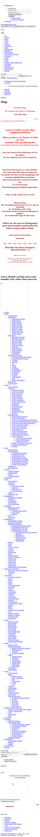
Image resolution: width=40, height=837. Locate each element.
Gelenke (6, 44)
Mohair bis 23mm (17, 329)
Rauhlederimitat (16, 370)
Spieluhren (11, 499)
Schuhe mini (12, 564)
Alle (5, 36)
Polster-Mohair (16, 320)
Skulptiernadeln (16, 661)
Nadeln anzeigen (17, 656)
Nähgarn (10, 493)
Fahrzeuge (11, 590)
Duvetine (14, 375)
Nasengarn (11, 483)
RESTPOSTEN (9, 67)
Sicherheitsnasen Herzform (20, 463)
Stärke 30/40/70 (16, 489)
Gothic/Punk (12, 618)
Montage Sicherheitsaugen (19, 445)
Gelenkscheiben (13, 473)
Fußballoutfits (20, 536)
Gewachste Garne (17, 491)
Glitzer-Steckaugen (17, 430)
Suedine (14, 367)
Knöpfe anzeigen (13, 622)
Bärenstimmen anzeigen (15, 497)
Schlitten (10, 595)
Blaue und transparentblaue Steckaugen (23, 423)
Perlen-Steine (12, 689)
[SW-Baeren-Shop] (8, 24)
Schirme (10, 588)
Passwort (10, 12)
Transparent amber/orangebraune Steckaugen (25, 421)
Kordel (14, 683)
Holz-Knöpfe (12, 633)
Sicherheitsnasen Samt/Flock (20, 459)
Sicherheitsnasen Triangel (19, 458)
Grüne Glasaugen (17, 397)
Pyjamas (10, 549)
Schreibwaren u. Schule (15, 603)
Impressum (7, 817)
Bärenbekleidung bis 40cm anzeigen (26, 532)
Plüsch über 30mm (17, 345)
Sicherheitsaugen (13, 415)
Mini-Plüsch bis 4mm (18, 339)
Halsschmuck (12, 714)
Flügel (10, 582)
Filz (13, 363)
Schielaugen (15, 403)
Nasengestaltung (13, 468)
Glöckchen (15, 704)
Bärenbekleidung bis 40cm (20, 531)
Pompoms (11, 691)
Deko (9, 716)
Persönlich (7, 66)
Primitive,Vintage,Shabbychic (13, 62)
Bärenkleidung (8, 52)
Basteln (10, 744)
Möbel (10, 607)
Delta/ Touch (16, 512)
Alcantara (15, 362)
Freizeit (10, 608)
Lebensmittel (12, 597)
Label (10, 713)
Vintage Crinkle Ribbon (15, 711)
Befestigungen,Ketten (18, 732)
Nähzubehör (11, 668)
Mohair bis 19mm (17, 327)
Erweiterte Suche (12, 78)
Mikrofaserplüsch (17, 350)
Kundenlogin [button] (8, 5)
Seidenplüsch (16, 354)
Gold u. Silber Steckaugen (19, 431)
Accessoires (7, 56)
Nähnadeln (15, 658)
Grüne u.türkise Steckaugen (20, 425)
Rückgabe (7, 94)
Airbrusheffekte (12, 509)
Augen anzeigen (13, 387)
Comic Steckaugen (17, 436)
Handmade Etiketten (14, 737)
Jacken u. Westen (13, 547)
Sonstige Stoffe (12, 383)
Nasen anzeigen (12, 449)
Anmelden (4, 756)
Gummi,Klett (16, 681)
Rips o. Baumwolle (17, 678)
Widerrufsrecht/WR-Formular (13, 824)
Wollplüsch (15, 347)
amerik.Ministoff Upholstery (20, 358)
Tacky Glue (11, 517)
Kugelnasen (11, 466)
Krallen (10, 584)
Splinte (10, 474)
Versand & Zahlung (10, 822)
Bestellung (7, 92)
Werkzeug (11, 600)
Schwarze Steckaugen (18, 418)
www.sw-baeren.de (20, 777)
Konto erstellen (16, 18)
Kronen (10, 580)
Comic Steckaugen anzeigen (24, 438)
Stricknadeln (15, 666)
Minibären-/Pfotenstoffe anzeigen (21, 357)
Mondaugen (15, 405)
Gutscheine (7, 819)
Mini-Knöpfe (12, 625)
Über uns (7, 91)
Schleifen (11, 686)
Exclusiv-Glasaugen (18, 400)
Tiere (9, 612)
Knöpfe (6, 57)
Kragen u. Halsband (14, 557)
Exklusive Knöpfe (13, 640)
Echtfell (6, 38)
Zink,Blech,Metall (13, 613)
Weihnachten (12, 552)
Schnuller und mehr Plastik (16, 610)
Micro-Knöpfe (12, 623)
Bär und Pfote (16, 727)
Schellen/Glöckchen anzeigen (20, 698)
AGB (6, 825)
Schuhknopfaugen (17, 406)
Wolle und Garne (13, 494)
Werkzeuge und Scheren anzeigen (18, 570)
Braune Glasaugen (17, 393)
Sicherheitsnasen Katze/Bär (20, 461)
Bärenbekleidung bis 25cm (20, 529)
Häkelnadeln (15, 665)
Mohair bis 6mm (17, 322)
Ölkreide (14, 514)
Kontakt (6, 820)
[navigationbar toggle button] (6, 26)
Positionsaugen (16, 410)
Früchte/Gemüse (13, 617)
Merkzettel (7, 21)
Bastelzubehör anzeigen (15, 741)
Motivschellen (16, 706)
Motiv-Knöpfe (12, 636)
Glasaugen (11, 388)
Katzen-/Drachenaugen (18, 402)
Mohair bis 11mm (17, 325)
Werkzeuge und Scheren (11, 54)
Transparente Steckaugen (19, 428)
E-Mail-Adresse (5, 752)
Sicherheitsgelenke (13, 476)
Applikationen (12, 688)
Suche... (30, 76)
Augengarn (11, 484)
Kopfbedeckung (13, 555)
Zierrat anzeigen (13, 673)
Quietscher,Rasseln (13, 504)
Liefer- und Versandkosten (12, 827)
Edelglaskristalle (16, 734)
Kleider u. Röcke (21, 537)
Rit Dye (10, 516)
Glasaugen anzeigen (18, 390)
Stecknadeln (15, 660)
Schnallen (15, 651)
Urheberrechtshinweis (10, 829)
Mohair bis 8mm (17, 324)
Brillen (10, 579)
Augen (6, 41)
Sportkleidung (20, 540)
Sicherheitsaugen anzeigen (19, 416)
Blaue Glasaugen (17, 395)
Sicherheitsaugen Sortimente (20, 435)
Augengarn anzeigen (18, 486)
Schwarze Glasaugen (18, 392)
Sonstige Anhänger (17, 736)
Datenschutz (8, 830)
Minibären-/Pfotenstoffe (15, 355)
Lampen (10, 605)
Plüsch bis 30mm (17, 344)
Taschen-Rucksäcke (14, 585)
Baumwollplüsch (17, 349)
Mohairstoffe (12, 317)
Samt (13, 378)
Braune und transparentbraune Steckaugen (24, 420)
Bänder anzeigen (17, 676)
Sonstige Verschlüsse (18, 653)
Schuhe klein (12, 562)
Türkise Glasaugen (17, 398)
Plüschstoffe (11, 335)
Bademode (19, 534)
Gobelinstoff (15, 372)
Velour (14, 365)
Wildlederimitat (16, 377)
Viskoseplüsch (16, 352)
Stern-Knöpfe (12, 630)
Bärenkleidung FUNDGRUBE (17, 567)
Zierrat (6, 61)
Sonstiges (14, 446)
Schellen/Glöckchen (14, 696)
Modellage (7, 51)
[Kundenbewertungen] (8, 801)
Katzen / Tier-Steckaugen (19, 433)
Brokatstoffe (11, 382)
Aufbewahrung (12, 670)
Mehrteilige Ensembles (15, 524)
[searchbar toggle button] (31, 26)
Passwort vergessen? (18, 19)
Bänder (10, 675)
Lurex (13, 684)
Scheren (10, 574)
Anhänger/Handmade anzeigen (21, 724)
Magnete (10, 742)
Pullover (10, 542)
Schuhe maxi (12, 559)
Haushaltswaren (13, 602)
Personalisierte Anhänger (19, 726)
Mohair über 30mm (17, 332)
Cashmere (15, 360)
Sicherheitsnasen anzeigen (19, 453)
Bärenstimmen (8, 49)
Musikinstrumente (13, 598)
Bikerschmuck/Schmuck (19, 731)
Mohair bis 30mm (17, 330)
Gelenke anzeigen (13, 471)
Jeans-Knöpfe (12, 638)
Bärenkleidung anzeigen (15, 521)
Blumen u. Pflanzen (14, 615)
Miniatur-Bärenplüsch (18, 380)
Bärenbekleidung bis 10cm (20, 527)
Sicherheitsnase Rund (18, 454)
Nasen (6, 43)
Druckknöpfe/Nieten (14, 631)
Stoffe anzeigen (12, 315)
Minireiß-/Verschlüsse (14, 646)
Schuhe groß (12, 560)
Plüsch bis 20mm (17, 342)
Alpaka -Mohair (16, 334)
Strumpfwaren (12, 565)
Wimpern (14, 413)
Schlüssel (14, 729)
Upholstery (15, 373)
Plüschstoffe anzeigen (18, 337)
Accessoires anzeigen (14, 577)
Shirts (10, 544)
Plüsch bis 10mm (17, 340)
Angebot (7, 89)
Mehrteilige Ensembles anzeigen (21, 526)
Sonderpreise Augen (18, 411)
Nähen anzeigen (13, 645)
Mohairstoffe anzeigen (18, 319)
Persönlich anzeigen (14, 721)
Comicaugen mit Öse (22, 441)
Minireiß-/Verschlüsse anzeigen (21, 648)
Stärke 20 (14, 488)
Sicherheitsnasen (13, 451)
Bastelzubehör (8, 69)
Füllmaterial (7, 46)
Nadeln (10, 655)
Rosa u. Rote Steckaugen (19, 426)
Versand (6, 71)
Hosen (10, 545)
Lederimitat (15, 368)
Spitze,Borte (11, 694)
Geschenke (7, 64)
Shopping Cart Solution (8, 834)
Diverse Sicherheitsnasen (19, 464)
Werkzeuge (11, 572)
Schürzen (11, 550)
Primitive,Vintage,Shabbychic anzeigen (19, 709)
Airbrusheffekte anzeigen (19, 511)
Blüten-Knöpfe (12, 627)
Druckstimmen (12, 502)
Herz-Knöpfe (12, 628)
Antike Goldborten (13, 693)
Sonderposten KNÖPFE (15, 641)
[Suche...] (23, 76)
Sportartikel (11, 593)
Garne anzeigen (12, 481)
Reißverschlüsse (16, 650)
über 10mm (15, 703)
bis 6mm (14, 699)
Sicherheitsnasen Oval (18, 456)
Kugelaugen (15, 408)
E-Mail (10, 10)
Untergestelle (12, 592)
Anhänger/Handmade (14, 722)
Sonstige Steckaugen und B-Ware (22, 443)
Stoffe (6, 39)
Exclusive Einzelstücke (15, 522)
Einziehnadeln (16, 663)
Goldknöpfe (11, 635)
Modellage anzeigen (14, 507)
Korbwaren (11, 587)
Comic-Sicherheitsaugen (23, 440)
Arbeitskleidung (20, 539)
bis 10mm (15, 701)
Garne (6, 48)
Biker (9, 554)
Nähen (6, 59)
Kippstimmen (12, 501)
